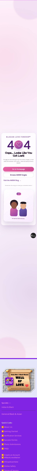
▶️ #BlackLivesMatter (11, 457)
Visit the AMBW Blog (12, 180)
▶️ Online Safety (9, 466)
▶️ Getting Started (10, 431)
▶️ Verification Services (11, 435)
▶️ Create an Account (11, 455)
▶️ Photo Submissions (11, 444)
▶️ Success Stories (9, 440)
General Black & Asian (12, 414)
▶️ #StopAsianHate (10, 462)
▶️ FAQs (5, 448)
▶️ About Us (7, 427)
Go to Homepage (18, 169)
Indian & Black (8, 407)
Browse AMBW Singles (18, 175)
